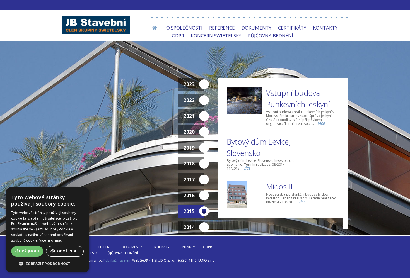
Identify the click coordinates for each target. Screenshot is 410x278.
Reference (222, 28)
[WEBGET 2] (96, 25)
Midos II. (280, 186)
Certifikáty (292, 28)
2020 (189, 132)
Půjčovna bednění (270, 35)
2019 (189, 148)
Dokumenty (256, 28)
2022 (189, 100)
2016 (189, 195)
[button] (47, 263)
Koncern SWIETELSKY (216, 35)
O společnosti (184, 28)
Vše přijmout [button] (27, 251)
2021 (189, 116)
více (321, 123)
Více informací (51, 240)
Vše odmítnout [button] (65, 251)
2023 (189, 84)
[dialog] (47, 229)
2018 (189, 163)
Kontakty (325, 28)
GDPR (178, 35)
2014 (189, 227)
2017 (189, 179)
